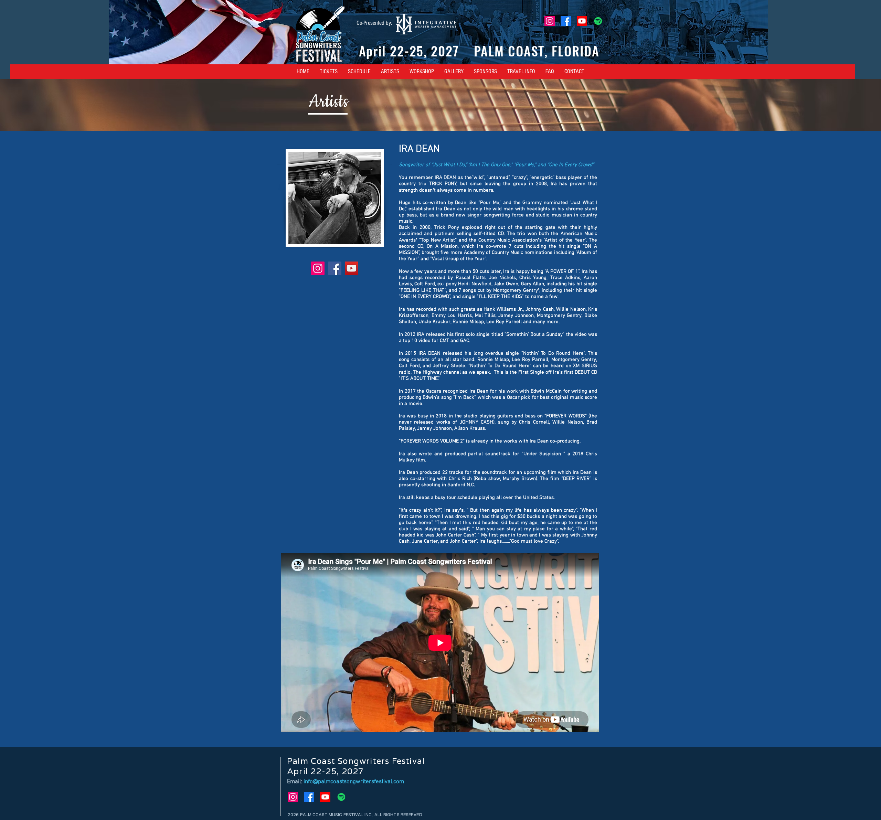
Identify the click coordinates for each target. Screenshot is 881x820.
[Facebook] (566, 21)
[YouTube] (351, 268)
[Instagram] (549, 21)
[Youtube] (582, 21)
